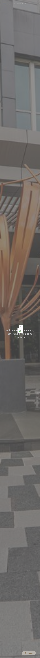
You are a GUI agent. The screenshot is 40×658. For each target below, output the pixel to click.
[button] (21, 326)
